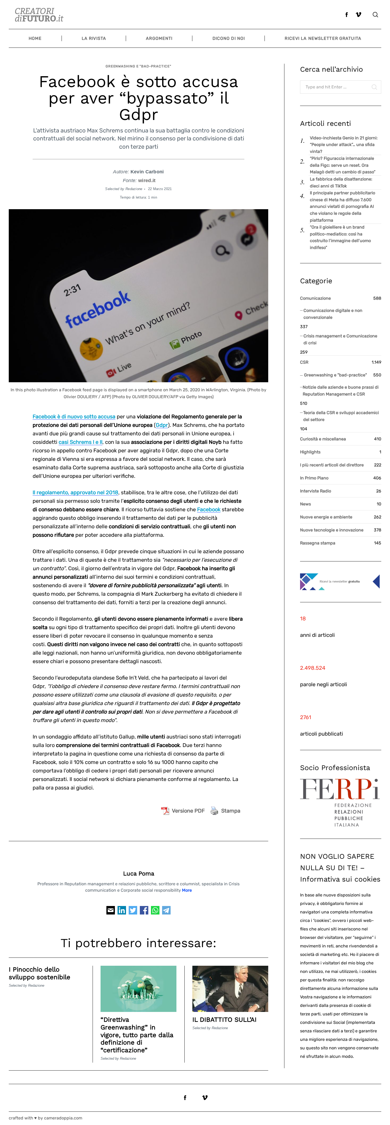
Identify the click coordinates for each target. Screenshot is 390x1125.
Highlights (310, 451)
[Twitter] (133, 911)
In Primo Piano (314, 477)
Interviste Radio (315, 490)
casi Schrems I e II (80, 442)
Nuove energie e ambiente (326, 516)
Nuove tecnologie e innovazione (331, 530)
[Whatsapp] (155, 911)
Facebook (208, 509)
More (187, 890)
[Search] (375, 14)
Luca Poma (138, 873)
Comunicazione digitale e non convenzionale (333, 314)
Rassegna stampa (317, 543)
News (305, 503)
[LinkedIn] (122, 911)
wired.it (146, 180)
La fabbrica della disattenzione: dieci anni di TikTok (341, 182)
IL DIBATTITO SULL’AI (224, 1019)
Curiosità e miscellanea (323, 438)
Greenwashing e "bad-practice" (138, 66)
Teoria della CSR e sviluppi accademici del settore (341, 416)
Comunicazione (315, 298)
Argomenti (159, 38)
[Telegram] (166, 911)
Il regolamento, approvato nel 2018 (75, 492)
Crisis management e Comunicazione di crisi (340, 339)
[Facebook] (144, 911)
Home (35, 38)
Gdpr (162, 425)
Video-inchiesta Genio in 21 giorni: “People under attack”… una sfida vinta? (344, 144)
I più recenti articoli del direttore (332, 464)
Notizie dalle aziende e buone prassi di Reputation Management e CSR (341, 391)
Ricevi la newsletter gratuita (323, 38)
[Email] (110, 911)
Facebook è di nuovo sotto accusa (74, 416)
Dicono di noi (229, 38)
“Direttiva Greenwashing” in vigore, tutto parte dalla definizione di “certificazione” (137, 1035)
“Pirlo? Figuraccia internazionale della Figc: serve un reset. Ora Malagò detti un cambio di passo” (342, 165)
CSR (304, 362)
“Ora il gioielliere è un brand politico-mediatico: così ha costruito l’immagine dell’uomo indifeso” (340, 237)
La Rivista (94, 38)
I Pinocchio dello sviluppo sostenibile (39, 973)
